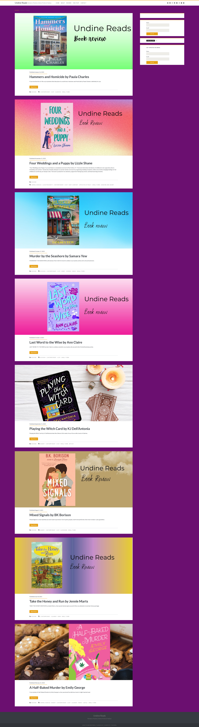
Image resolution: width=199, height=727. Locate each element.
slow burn (64, 530)
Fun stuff (76, 3)
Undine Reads (21, 3)
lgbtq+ (85, 702)
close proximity (47, 184)
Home (57, 3)
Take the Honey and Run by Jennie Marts (74, 565)
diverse (68, 271)
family (74, 271)
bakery (42, 443)
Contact (83, 3)
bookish (43, 271)
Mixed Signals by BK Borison (74, 479)
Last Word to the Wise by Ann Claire (74, 307)
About (63, 3)
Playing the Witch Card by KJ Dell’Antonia (74, 393)
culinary (54, 616)
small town (66, 92)
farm (59, 616)
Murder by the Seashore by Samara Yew (74, 220)
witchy (71, 443)
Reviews (68, 3)
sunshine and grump (107, 184)
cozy (52, 92)
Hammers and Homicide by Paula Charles (74, 41)
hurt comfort (73, 184)
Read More (34, 87)
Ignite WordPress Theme (91, 725)
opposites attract (85, 184)
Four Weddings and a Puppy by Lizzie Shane (74, 127)
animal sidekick (36, 184)
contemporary (45, 92)
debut (63, 271)
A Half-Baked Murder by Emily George (74, 652)
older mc (58, 92)
